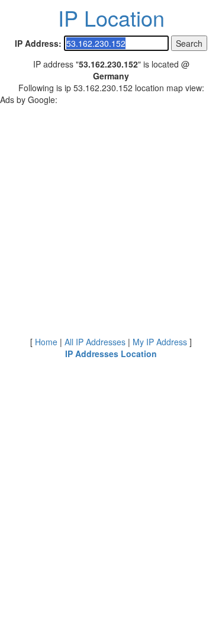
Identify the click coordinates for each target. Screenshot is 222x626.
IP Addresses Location (111, 353)
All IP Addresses (95, 342)
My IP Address (160, 342)
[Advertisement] (111, 216)
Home (46, 342)
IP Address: (38, 43)
